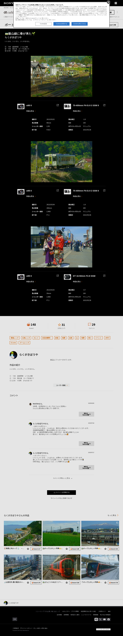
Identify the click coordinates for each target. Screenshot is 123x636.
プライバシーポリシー (40, 20)
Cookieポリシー (34, 18)
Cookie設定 (43, 23)
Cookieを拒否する (61, 23)
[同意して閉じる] (108, 2)
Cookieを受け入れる (79, 23)
